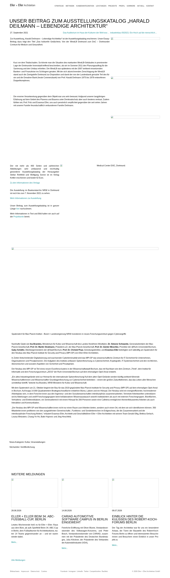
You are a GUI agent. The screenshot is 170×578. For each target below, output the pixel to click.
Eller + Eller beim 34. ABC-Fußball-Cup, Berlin (33, 518)
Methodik (70, 6)
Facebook (64, 571)
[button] (12, 453)
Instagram (72, 571)
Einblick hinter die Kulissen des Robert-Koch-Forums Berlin (134, 519)
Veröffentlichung (27, 447)
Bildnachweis (15, 571)
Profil (122, 6)
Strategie (59, 6)
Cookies (44, 571)
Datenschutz (35, 571)
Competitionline (95, 571)
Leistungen (101, 6)
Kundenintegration (85, 6)
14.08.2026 (67, 511)
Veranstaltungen (38, 442)
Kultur (27, 442)
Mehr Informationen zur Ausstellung (25, 198)
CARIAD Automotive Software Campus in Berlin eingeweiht (85, 519)
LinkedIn (80, 571)
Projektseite (18, 217)
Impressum (25, 571)
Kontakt (150, 6)
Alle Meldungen (18, 560)
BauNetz (105, 571)
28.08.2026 (16, 511)
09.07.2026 (117, 511)
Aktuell (140, 6)
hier (18, 209)
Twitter (86, 571)
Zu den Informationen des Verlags (25, 183)
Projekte (112, 6)
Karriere (131, 6)
